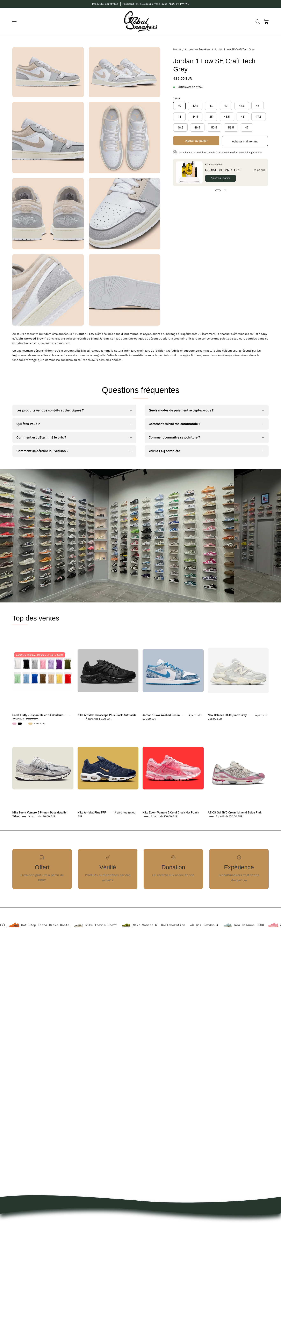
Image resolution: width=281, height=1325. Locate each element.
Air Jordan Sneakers (197, 49)
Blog (148, 1249)
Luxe (95, 1249)
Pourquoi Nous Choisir (162, 1236)
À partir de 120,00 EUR (41, 816)
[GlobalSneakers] (140, 21)
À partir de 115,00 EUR (98, 718)
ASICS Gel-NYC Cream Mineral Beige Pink (234, 812)
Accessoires (100, 1243)
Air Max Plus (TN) (25, 925)
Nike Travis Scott (137, 925)
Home (177, 49)
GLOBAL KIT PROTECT (223, 170)
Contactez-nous (157, 1243)
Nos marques (102, 1229)
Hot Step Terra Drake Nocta (81, 925)
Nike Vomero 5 (181, 925)
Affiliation (152, 1263)
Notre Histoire (155, 1222)
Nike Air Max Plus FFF (92, 812)
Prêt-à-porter (101, 1236)
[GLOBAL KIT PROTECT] (189, 172)
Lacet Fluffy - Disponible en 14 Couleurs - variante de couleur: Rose (14, 724)
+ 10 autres (39, 724)
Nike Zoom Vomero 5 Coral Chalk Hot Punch (171, 812)
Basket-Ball (100, 1263)
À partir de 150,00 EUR (164, 816)
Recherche (152, 1256)
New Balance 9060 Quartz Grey (227, 714)
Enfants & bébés (104, 1270)
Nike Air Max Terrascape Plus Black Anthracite (107, 714)
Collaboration (209, 925)
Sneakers (99, 1256)
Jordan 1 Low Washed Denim (161, 714)
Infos (95, 1290)
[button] (257, 21)
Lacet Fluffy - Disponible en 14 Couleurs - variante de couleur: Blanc (25, 724)
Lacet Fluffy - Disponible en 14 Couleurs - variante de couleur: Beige (30, 724)
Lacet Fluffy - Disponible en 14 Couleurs (37, 714)
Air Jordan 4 (243, 925)
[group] (140, 4)
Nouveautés (101, 1222)
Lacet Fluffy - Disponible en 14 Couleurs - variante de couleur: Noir (20, 724)
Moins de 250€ (103, 1276)
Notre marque (155, 1229)
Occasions (99, 1283)
